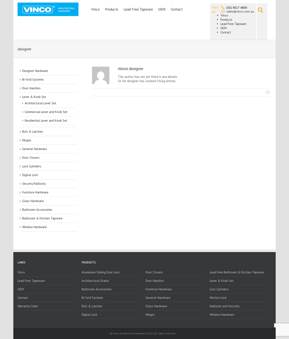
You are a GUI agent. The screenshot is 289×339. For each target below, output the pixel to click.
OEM (161, 9)
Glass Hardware (33, 201)
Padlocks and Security (224, 306)
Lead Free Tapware (138, 9)
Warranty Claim (28, 306)
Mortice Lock (218, 298)
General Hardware (34, 149)
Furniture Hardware (35, 192)
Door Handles (31, 88)
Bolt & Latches (32, 132)
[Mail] (267, 92)
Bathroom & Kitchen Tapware (42, 218)
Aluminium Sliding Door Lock (101, 272)
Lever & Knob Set (34, 97)
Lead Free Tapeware (31, 281)
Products (111, 9)
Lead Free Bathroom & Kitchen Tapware (237, 272)
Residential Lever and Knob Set (46, 121)
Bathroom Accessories (37, 210)
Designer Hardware (35, 71)
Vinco (95, 9)
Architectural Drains (95, 281)
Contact (177, 9)
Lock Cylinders (31, 166)
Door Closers (31, 158)
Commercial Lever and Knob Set (46, 112)
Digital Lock (30, 175)
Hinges (26, 140)
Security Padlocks (34, 184)
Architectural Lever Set (40, 103)
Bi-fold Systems (33, 79)
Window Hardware (34, 227)
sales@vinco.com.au (240, 11)
